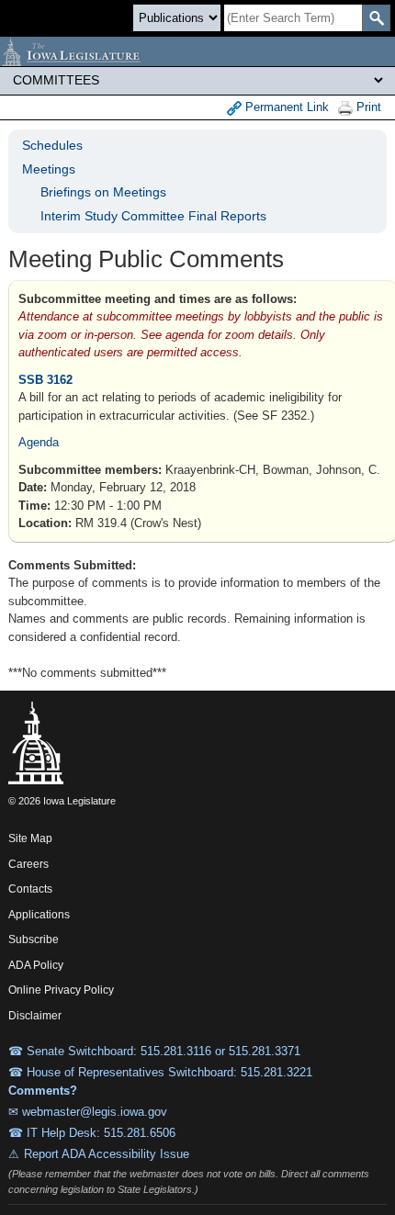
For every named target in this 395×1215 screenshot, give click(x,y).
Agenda (38, 442)
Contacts (30, 889)
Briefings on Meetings (103, 192)
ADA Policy (35, 965)
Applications (39, 914)
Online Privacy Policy (61, 990)
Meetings (48, 169)
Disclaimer (35, 1015)
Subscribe (33, 939)
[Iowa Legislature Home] (197, 51)
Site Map (30, 838)
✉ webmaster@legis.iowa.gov (87, 1112)
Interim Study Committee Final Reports (153, 215)
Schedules (52, 145)
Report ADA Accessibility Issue (106, 1154)
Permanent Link (285, 107)
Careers (28, 864)
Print (367, 107)
